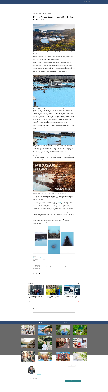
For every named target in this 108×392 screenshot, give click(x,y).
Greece (49, 5)
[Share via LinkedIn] (39, 273)
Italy (53, 5)
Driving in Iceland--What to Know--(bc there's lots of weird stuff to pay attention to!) (71, 297)
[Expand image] (45, 132)
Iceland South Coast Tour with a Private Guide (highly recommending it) (53, 297)
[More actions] (74, 13)
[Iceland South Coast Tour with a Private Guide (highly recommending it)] (54, 290)
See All (79, 283)
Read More (39, 374)
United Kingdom (59, 5)
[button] (79, 5)
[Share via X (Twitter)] (36, 273)
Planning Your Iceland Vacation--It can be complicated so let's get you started (35, 297)
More (74, 5)
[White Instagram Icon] (62, 322)
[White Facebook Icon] (39, 322)
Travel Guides (30, 5)
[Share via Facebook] (33, 273)
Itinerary (43, 5)
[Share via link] (42, 273)
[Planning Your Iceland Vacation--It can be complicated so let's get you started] (36, 290)
